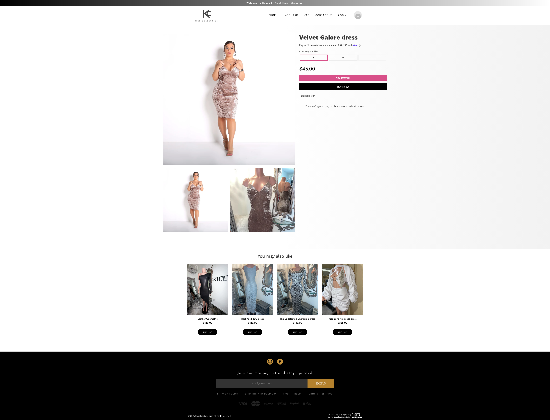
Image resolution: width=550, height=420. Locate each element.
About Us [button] (292, 15)
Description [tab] (308, 95)
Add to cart (343, 78)
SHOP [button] (273, 15)
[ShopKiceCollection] (207, 15)
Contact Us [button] (324, 15)
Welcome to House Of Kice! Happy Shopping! (275, 3)
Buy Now (207, 332)
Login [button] (342, 15)
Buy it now (343, 86)
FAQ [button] (307, 15)
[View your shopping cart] (358, 15)
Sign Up (321, 383)
